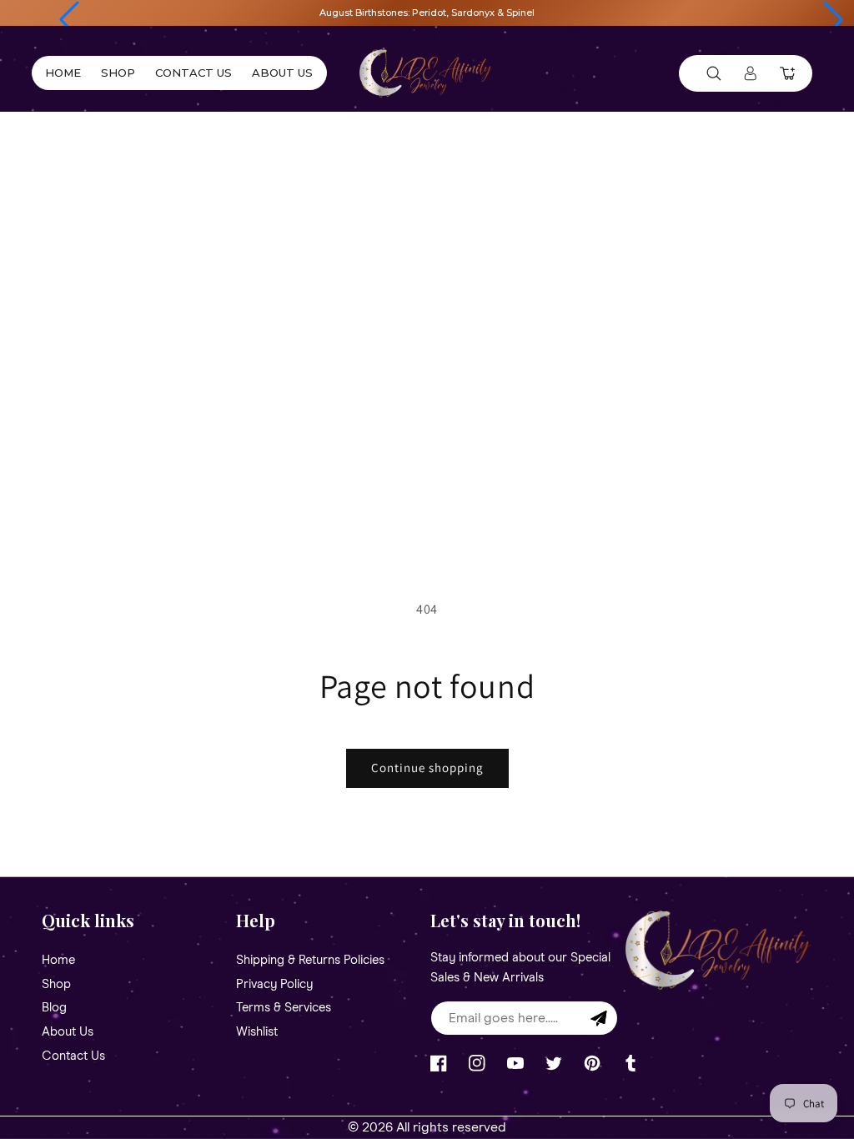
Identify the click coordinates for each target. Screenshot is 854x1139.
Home (58, 960)
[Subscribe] (598, 1018)
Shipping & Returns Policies (310, 960)
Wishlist (257, 1032)
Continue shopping (427, 767)
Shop (56, 984)
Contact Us (73, 1056)
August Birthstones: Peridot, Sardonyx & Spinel (427, 12)
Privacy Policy (274, 984)
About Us (67, 1032)
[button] (69, 20)
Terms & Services (283, 1007)
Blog (54, 1007)
